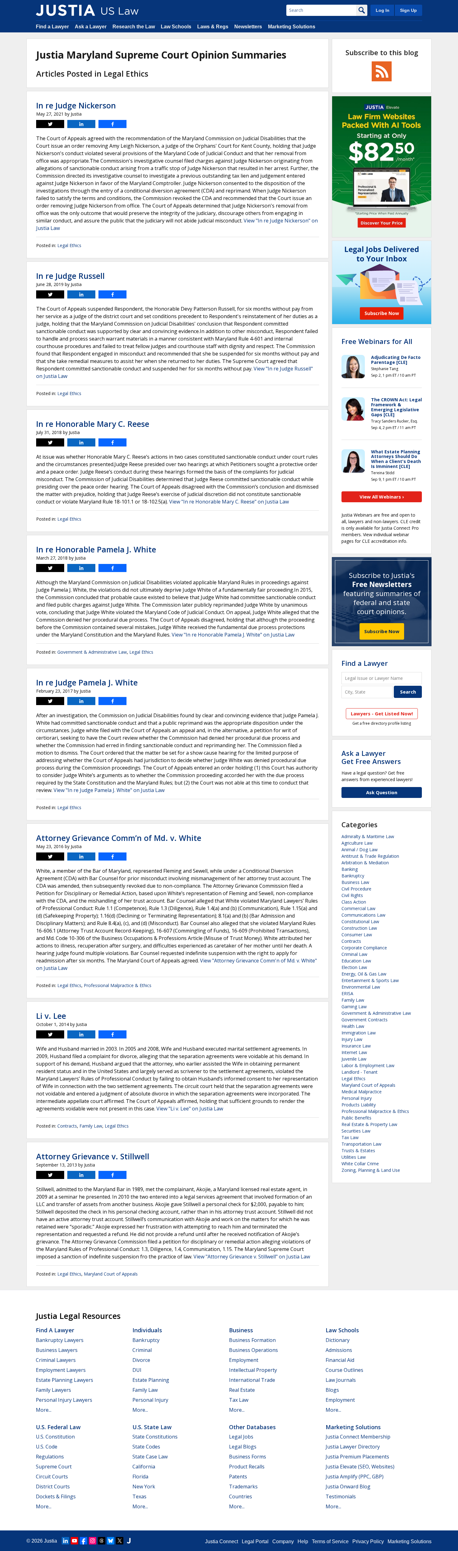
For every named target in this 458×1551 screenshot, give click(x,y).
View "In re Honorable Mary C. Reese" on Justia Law (229, 501)
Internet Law (354, 1052)
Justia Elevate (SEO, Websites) (360, 1466)
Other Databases (252, 1427)
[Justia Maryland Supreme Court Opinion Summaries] (65, 10)
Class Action (353, 902)
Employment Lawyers (61, 1370)
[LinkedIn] (65, 1540)
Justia (50, 1541)
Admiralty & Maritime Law (367, 836)
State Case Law (150, 1456)
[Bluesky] (110, 1540)
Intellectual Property (253, 1370)
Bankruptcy (352, 876)
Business (241, 1330)
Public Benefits (356, 1118)
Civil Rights (352, 895)
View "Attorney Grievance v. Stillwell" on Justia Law (251, 1256)
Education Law (356, 961)
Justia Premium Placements (357, 1456)
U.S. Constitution (55, 1436)
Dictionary (338, 1340)
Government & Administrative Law (92, 652)
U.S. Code (46, 1446)
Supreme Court (54, 1466)
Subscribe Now (381, 631)
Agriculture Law (357, 843)
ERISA (347, 993)
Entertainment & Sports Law (370, 980)
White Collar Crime (360, 1164)
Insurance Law (356, 1046)
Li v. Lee (51, 1015)
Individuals (147, 1330)
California (143, 1466)
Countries (240, 1496)
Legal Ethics (69, 245)
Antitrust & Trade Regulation (370, 856)
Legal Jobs (241, 1436)
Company (283, 1541)
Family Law (90, 1126)
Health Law (352, 1026)
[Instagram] (92, 1540)
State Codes (146, 1446)
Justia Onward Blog (348, 1486)
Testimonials (341, 1496)
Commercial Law (358, 908)
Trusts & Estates (358, 1150)
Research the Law (133, 26)
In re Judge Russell (70, 275)
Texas (139, 1496)
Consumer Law (356, 935)
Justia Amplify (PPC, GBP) (355, 1476)
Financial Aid (340, 1360)
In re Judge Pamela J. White (87, 682)
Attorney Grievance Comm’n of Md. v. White (118, 838)
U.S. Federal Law (58, 1427)
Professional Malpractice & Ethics (117, 985)
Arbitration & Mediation (365, 863)
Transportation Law (361, 1144)
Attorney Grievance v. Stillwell (92, 1156)
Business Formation (252, 1340)
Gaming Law (354, 1006)
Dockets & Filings (56, 1496)
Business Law (355, 882)
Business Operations (253, 1350)
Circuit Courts (52, 1476)
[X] (119, 1540)
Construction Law (359, 928)
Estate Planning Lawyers (64, 1380)
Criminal (142, 1350)
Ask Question (381, 792)
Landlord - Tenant (359, 1072)
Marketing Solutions (291, 26)
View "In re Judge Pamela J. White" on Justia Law (109, 790)
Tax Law (350, 1137)
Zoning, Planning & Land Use (370, 1170)
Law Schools (176, 26)
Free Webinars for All (376, 341)
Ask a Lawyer (91, 26)
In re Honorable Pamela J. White (96, 549)
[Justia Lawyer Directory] (128, 1540)
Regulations (50, 1456)
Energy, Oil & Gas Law (363, 974)
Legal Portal (255, 1541)
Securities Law (355, 1131)
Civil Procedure (356, 889)
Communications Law (363, 915)
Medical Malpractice (361, 1092)
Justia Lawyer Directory (353, 1446)
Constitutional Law (360, 921)
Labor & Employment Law (367, 1065)
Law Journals (341, 1380)
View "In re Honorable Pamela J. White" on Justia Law (233, 634)
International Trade (252, 1380)
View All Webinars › (382, 497)
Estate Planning (150, 1380)
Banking (349, 869)
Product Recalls (247, 1466)
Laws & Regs (212, 26)
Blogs (332, 1389)
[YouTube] (74, 1540)
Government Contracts (364, 1020)
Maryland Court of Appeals (111, 1274)
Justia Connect (221, 1541)
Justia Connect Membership (358, 1436)
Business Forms (247, 1456)
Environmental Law (360, 987)
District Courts (53, 1486)
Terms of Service (330, 1541)
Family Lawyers (53, 1389)
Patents (238, 1476)
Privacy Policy (368, 1541)
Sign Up (408, 10)
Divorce (141, 1360)
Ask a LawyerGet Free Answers (371, 757)
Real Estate (242, 1389)
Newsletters (248, 26)
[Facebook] (83, 1540)
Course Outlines (344, 1370)
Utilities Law (353, 1157)
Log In (382, 10)
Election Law (354, 967)
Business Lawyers (57, 1350)
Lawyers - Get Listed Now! (382, 713)
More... (43, 1409)
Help (303, 1541)
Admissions (339, 1350)
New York (143, 1486)
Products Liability (358, 1105)
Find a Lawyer (52, 26)
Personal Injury (356, 1098)
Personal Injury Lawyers (64, 1399)
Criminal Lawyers (56, 1360)
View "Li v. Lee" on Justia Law (189, 1108)
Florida (140, 1476)
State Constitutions (155, 1436)
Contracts (67, 1126)
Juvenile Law (353, 1059)
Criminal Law (354, 954)
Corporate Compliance (364, 948)
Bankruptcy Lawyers (59, 1340)
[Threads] (101, 1540)
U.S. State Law (152, 1427)
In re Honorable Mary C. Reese (92, 423)
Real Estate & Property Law (369, 1124)
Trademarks (243, 1486)
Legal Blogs (242, 1446)
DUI (136, 1370)
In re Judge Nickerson (76, 105)
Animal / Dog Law (359, 849)
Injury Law (351, 1039)
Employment (243, 1360)
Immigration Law (358, 1033)
